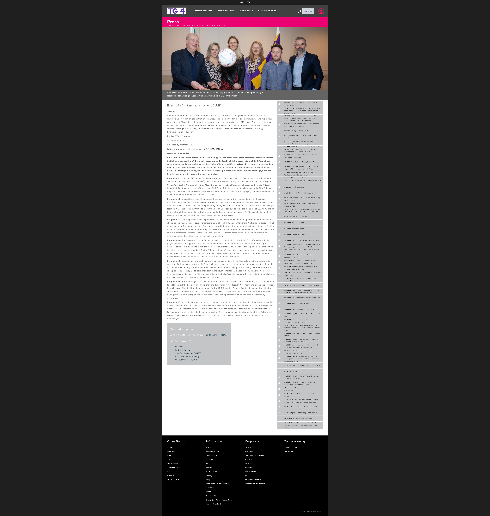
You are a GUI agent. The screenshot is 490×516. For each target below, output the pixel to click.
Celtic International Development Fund (302, 297)
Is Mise (290, 371)
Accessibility (211, 496)
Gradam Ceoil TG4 (175, 467)
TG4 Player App (212, 451)
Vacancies (249, 463)
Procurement (250, 471)
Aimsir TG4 (171, 475)
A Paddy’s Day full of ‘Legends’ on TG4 (302, 365)
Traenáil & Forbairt (253, 479)
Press (208, 463)
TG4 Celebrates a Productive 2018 (300, 418)
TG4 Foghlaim (173, 479)
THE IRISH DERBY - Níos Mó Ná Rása (301, 240)
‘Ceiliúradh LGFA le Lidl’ (296, 217)
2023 (208, 26)
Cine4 (169, 459)
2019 (188, 26)
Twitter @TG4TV (182, 349)
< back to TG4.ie (245, 2)
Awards (209, 467)
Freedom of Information (255, 483)
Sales (247, 475)
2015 (169, 26)
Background (250, 447)
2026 (223, 26)
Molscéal (171, 451)
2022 (203, 26)
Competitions (211, 455)
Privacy (209, 475)
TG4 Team (249, 459)
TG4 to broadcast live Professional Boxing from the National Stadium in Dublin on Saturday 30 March (301, 358)
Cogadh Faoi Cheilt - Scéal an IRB (300, 193)
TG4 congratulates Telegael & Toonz (301, 309)
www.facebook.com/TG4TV (188, 353)
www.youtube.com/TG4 (186, 359)
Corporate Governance (254, 455)
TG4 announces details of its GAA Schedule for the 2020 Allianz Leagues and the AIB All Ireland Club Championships (302, 118)
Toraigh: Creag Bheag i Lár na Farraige (301, 162)
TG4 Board (249, 451)
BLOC (169, 455)
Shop (208, 479)
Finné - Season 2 (294, 187)
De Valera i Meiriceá (295, 228)
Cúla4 (169, 447)
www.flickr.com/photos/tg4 (187, 356)
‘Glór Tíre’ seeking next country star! (301, 285)
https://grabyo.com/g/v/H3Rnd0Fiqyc (205, 149)
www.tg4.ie (180, 346)
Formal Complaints (214, 504)
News (169, 471)
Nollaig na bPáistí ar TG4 (296, 131)
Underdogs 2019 (294, 222)
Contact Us (210, 487)
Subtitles (209, 491)
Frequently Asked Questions (218, 483)
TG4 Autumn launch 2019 (297, 234)
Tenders (248, 467)
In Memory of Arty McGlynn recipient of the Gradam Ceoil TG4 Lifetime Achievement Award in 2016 (302, 110)
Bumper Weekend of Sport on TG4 (300, 407)
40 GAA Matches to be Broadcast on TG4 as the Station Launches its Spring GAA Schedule (301, 425)
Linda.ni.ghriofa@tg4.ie (217, 334)
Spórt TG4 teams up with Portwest (300, 413)
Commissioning (290, 447)
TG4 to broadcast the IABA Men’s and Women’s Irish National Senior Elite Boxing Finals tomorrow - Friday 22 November (301, 149)
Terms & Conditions (214, 471)
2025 (218, 26)
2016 (174, 26)
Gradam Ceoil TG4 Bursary (297, 303)
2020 (193, 26)
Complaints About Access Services (221, 500)
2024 (213, 26)
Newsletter (210, 459)
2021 (198, 26)
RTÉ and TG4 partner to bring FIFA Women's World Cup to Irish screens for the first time (302, 327)
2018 (183, 26)
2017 (178, 26)
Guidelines (288, 451)
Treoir (208, 447)
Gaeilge (308, 11)
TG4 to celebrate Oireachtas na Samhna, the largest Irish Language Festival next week (302, 180)
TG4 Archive (172, 463)
